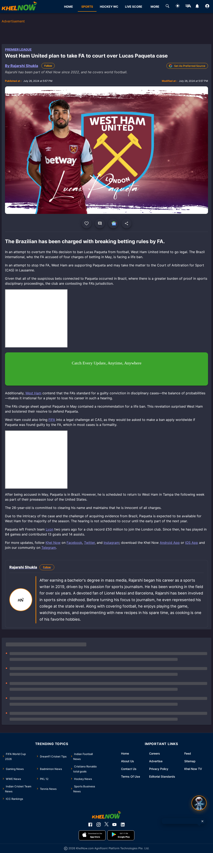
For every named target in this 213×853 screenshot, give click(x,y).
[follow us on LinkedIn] (122, 824)
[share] (126, 223)
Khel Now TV (193, 769)
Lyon (49, 529)
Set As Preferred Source (189, 65)
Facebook (74, 542)
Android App (170, 542)
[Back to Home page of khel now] (19, 6)
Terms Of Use (130, 776)
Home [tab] (68, 6)
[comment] (100, 223)
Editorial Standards (162, 776)
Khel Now (53, 542)
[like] (87, 223)
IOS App (191, 542)
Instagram (111, 542)
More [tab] (155, 6)
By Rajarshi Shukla (21, 66)
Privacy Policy (158, 769)
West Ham (33, 393)
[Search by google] (167, 6)
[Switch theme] (177, 6)
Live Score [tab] (133, 6)
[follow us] (113, 223)
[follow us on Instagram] (98, 824)
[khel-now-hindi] (188, 7)
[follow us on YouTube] (114, 824)
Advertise (155, 761)
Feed (187, 753)
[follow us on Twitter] (106, 824)
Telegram (48, 547)
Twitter (89, 542)
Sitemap (190, 761)
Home (125, 753)
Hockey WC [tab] (109, 6)
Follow (48, 65)
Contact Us (128, 769)
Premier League (18, 49)
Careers (154, 753)
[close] (202, 821)
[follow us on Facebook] (90, 824)
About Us (127, 761)
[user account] (207, 6)
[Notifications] (197, 6)
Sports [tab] (87, 6)
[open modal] (199, 802)
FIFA (51, 420)
